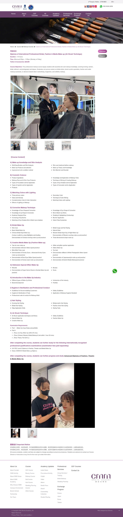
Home (13, 13)
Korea (59, 499)
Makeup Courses (28, 47)
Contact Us (88, 14)
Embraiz (110, 510)
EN (112, 2)
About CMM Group (15, 476)
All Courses (45, 14)
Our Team (13, 497)
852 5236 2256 (108, 6)
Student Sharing (45, 497)
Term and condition (25, 515)
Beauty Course (29, 473)
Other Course (29, 491)
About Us (24, 14)
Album (42, 482)
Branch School (14, 491)
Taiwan (59, 502)
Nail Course (28, 479)
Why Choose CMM (16, 485)
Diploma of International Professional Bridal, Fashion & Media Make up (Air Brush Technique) (63, 47)
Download (102, 51)
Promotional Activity (46, 473)
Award (42, 488)
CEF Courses (35, 14)
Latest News (44, 470)
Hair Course (29, 482)
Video (42, 479)
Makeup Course (30, 476)
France (59, 493)
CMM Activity (14, 473)
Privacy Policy (15, 515)
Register (102, 56)
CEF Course (29, 470)
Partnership (13, 494)
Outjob (43, 476)
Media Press (44, 485)
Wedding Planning (62, 481)
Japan (59, 496)
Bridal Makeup (61, 478)
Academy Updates (56, 14)
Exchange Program (77, 14)
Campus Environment (16, 488)
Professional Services (67, 14)
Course (19, 47)
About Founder (14, 470)
